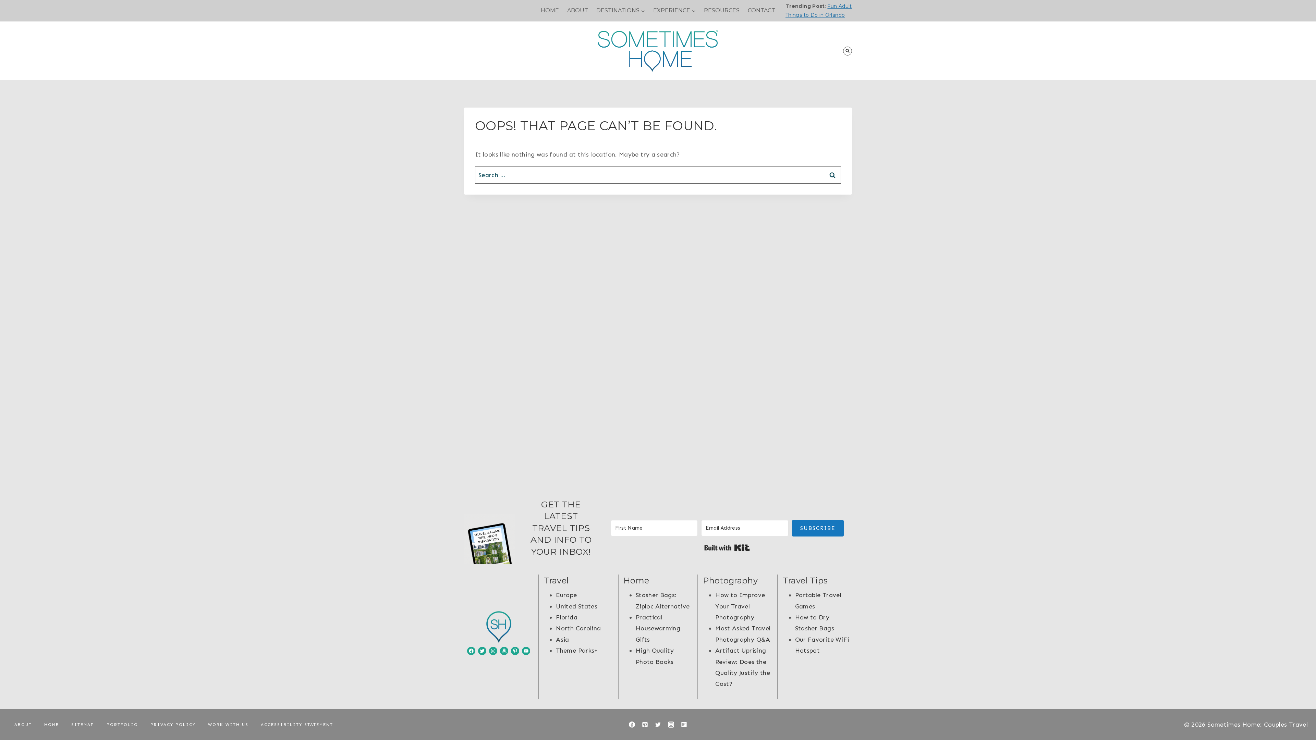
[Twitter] (658, 724)
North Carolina (578, 628)
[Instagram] (671, 724)
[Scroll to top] (1299, 713)
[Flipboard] (684, 724)
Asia (562, 639)
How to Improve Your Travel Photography (740, 606)
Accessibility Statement (297, 724)
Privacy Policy (173, 724)
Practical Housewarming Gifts (658, 628)
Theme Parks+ (577, 650)
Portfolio (122, 724)
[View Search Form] (847, 51)
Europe (566, 595)
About (577, 10)
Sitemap (82, 724)
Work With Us (228, 724)
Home (550, 10)
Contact (761, 10)
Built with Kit (727, 548)
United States (576, 606)
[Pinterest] (645, 724)
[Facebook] (632, 724)
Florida (566, 617)
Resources (722, 10)
